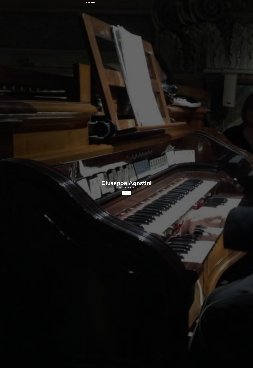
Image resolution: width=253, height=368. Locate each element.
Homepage (164, 3)
